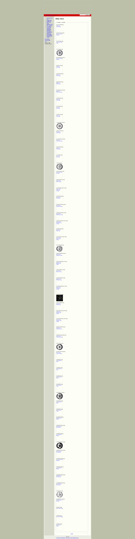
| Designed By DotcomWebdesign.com (72, 537)
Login (46, 41)
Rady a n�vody (49, 25)
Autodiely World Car (49, 15)
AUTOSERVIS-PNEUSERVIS (49, 35)
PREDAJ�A (49, 34)
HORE (72, 533)
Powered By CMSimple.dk (60, 537)
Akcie (48, 23)
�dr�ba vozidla (50, 24)
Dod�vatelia (49, 21)
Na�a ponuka (49, 20)
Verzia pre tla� (47, 40)
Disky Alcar (49, 22)
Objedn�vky (49, 26)
